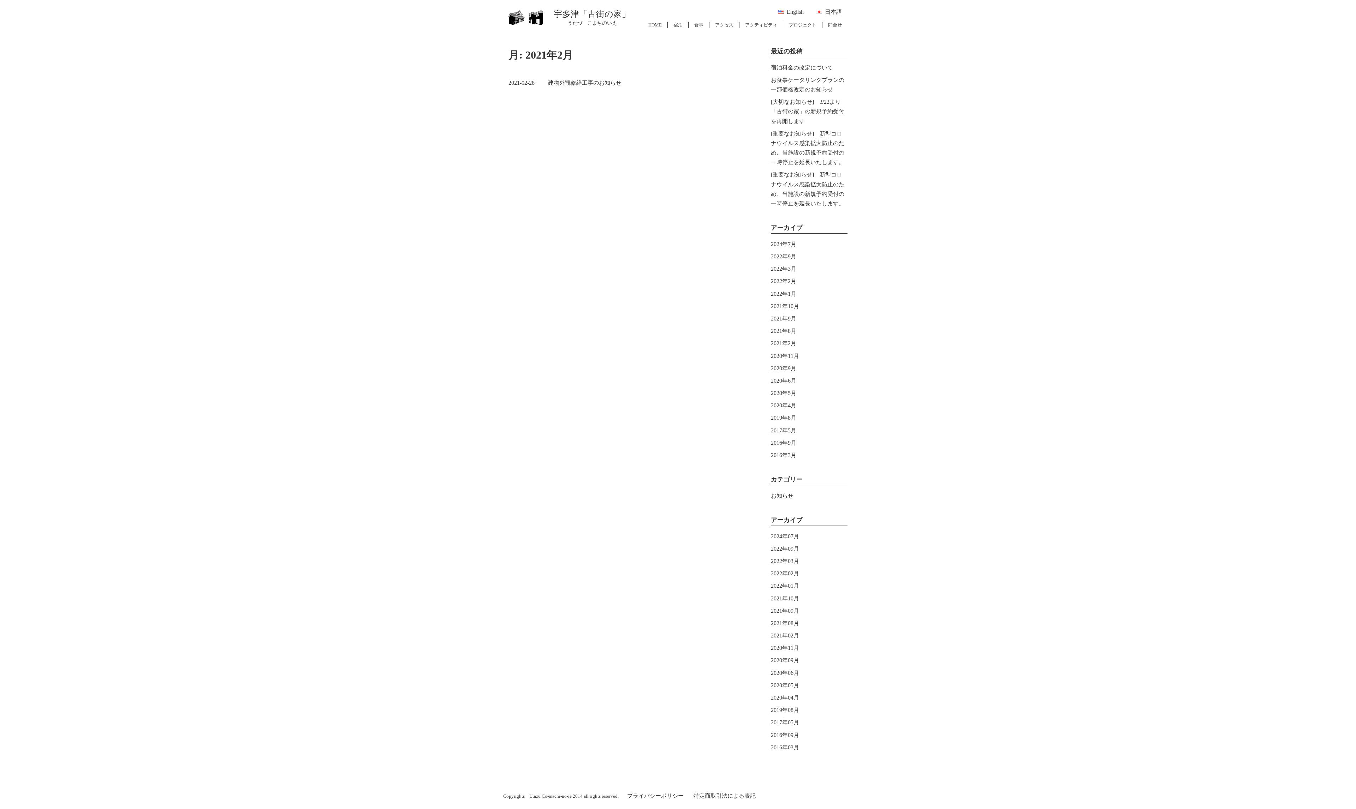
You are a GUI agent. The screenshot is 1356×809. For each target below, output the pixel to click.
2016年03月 (785, 747)
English (795, 12)
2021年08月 (785, 623)
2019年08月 (785, 710)
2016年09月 (785, 735)
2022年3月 (783, 269)
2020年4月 (783, 405)
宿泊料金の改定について (802, 68)
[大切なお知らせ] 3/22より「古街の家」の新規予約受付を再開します (807, 111)
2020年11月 (785, 356)
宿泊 (678, 25)
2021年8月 (783, 331)
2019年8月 (783, 418)
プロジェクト (802, 25)
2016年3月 (783, 455)
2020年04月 (785, 698)
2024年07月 (785, 536)
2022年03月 (785, 561)
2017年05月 (785, 722)
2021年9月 (783, 319)
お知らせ (782, 496)
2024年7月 (783, 244)
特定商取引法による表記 (725, 796)
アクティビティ (761, 25)
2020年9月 (783, 368)
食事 (698, 25)
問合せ (835, 25)
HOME (655, 25)
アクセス (724, 25)
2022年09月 (785, 549)
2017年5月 (783, 430)
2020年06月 (785, 673)
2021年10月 (785, 306)
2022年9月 (783, 256)
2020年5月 (783, 393)
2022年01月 (785, 586)
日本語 (833, 12)
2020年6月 (783, 381)
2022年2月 (783, 281)
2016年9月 (783, 443)
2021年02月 (785, 636)
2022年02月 (785, 573)
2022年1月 (783, 294)
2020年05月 (785, 685)
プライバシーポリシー (655, 796)
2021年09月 (785, 611)
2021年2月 (783, 343)
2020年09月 (785, 660)
